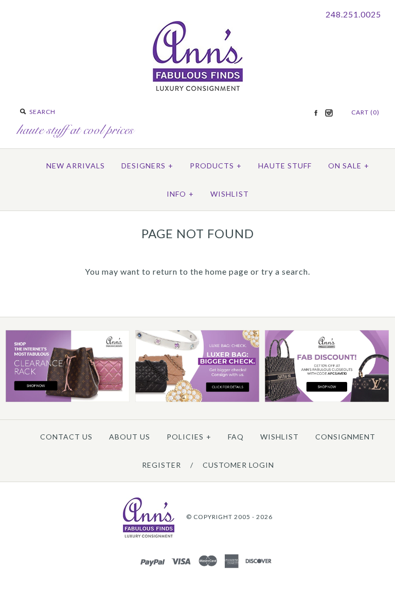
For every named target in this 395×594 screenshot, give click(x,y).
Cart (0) (365, 112)
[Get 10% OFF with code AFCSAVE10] (327, 400)
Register (161, 465)
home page (226, 271)
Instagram (328, 113)
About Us (129, 436)
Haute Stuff (285, 165)
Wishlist (229, 193)
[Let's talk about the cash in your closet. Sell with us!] (197, 400)
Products (216, 165)
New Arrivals (75, 165)
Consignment (345, 436)
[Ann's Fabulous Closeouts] (68, 400)
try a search (284, 271)
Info (180, 193)
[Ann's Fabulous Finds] (198, 87)
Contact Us (66, 436)
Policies (189, 436)
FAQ (236, 436)
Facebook (315, 113)
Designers (147, 165)
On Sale (348, 165)
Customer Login (238, 465)
